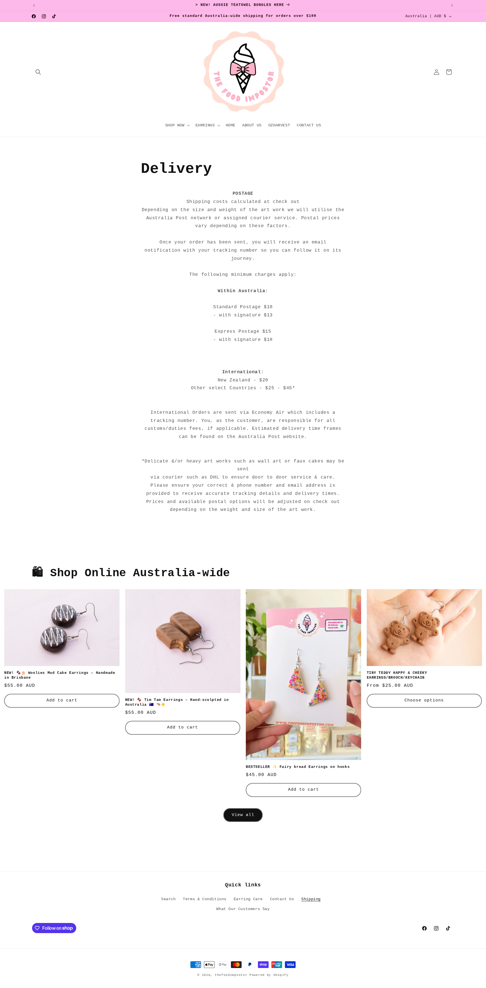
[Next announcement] (452, 5)
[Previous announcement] (34, 5)
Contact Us (282, 899)
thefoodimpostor (231, 975)
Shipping (311, 899)
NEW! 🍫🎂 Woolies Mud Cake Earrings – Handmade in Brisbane (59, 675)
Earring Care (248, 899)
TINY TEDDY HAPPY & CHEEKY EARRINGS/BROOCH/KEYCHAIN (397, 675)
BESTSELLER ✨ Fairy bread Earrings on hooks (298, 767)
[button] (38, 72)
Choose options (424, 700)
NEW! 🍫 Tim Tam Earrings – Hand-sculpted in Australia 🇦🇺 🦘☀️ (177, 702)
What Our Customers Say (242, 908)
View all (243, 814)
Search (168, 899)
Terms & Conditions (204, 899)
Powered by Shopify (269, 975)
